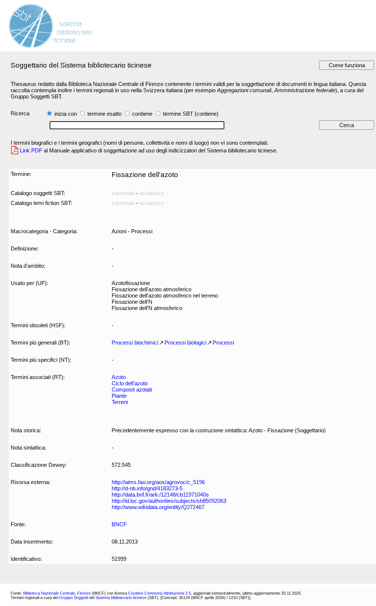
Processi (223, 342)
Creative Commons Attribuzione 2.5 (159, 593)
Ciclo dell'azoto (130, 383)
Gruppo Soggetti (73, 597)
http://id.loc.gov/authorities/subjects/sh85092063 (169, 501)
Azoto (119, 377)
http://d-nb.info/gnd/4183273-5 (147, 488)
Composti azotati (132, 389)
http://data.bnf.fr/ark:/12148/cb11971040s (160, 494)
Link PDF (31, 150)
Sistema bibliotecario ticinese (121, 597)
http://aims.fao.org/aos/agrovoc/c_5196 (158, 482)
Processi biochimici (135, 342)
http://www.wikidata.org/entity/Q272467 (158, 507)
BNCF (119, 524)
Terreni (120, 402)
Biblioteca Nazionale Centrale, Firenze (57, 593)
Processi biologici (185, 342)
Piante (119, 396)
